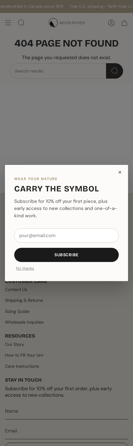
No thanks (25, 268)
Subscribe (66, 254)
